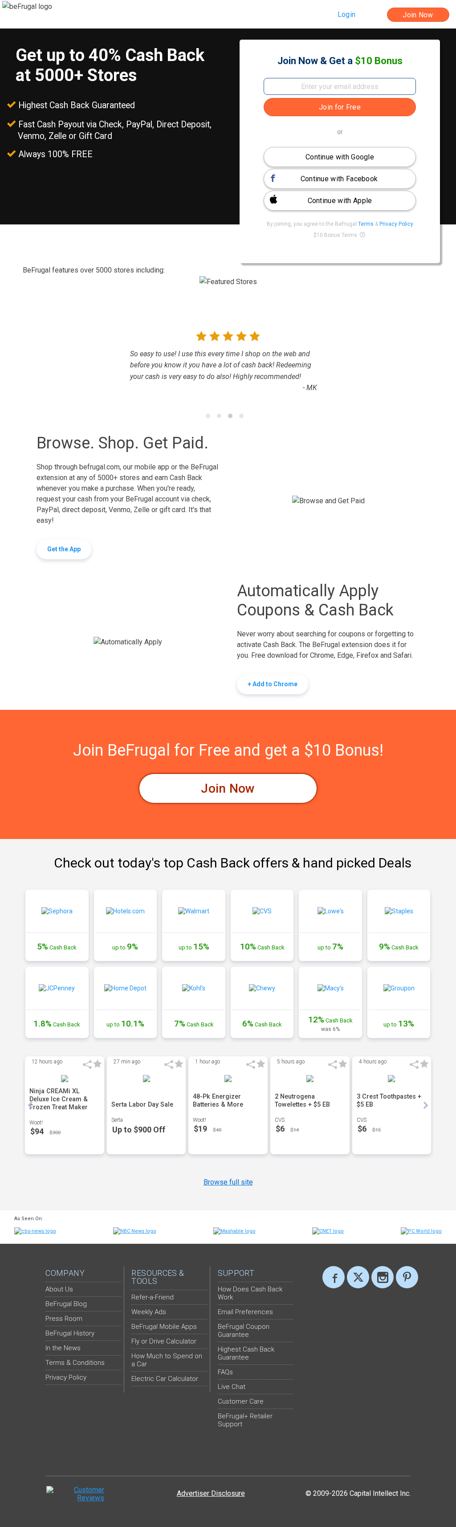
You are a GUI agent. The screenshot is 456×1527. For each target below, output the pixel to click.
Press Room (63, 1319)
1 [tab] (208, 416)
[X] (358, 1277)
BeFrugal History (69, 1333)
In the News (63, 1348)
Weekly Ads (148, 1312)
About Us (59, 1289)
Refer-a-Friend (152, 1297)
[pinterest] (407, 1277)
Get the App (64, 549)
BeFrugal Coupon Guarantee (243, 1331)
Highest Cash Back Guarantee (246, 1353)
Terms (366, 224)
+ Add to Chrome (272, 684)
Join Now (228, 788)
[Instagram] (382, 1277)
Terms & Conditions (75, 1363)
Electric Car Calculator (164, 1379)
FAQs (225, 1372)
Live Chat (231, 1387)
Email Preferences (245, 1312)
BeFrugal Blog (66, 1304)
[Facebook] (333, 1277)
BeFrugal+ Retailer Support (245, 1420)
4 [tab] (241, 416)
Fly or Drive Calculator (163, 1341)
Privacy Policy (396, 224)
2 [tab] (219, 416)
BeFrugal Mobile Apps (164, 1327)
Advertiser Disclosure (211, 1493)
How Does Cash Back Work (250, 1293)
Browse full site (228, 1182)
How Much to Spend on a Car (166, 1360)
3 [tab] (230, 416)
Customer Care (241, 1401)
